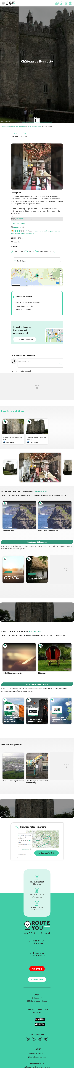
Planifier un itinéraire (38, 942)
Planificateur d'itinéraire (46, 853)
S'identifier (37, 979)
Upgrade (37, 968)
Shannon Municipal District (34, 126)
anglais (50, 231)
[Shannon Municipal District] (13, 766)
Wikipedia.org (19, 218)
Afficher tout (41, 491)
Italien (36, 231)
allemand (43, 231)
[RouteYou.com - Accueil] (10, 3)
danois (13, 233)
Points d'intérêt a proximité (25, 306)
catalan (57, 231)
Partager (15, 136)
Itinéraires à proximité (25, 339)
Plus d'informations (18, 223)
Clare (17, 126)
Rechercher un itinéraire (39, 954)
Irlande (13, 126)
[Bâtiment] (54, 657)
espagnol (20, 233)
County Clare (22, 126)
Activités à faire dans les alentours (27, 303)
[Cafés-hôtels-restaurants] (19, 657)
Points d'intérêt (6, 126)
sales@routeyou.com (38, 1057)
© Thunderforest (44, 286)
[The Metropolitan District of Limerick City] (37, 766)
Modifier (24, 136)
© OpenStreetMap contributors (55, 286)
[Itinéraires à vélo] (19, 515)
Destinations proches (23, 310)
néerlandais (29, 233)
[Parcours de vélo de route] (54, 515)
